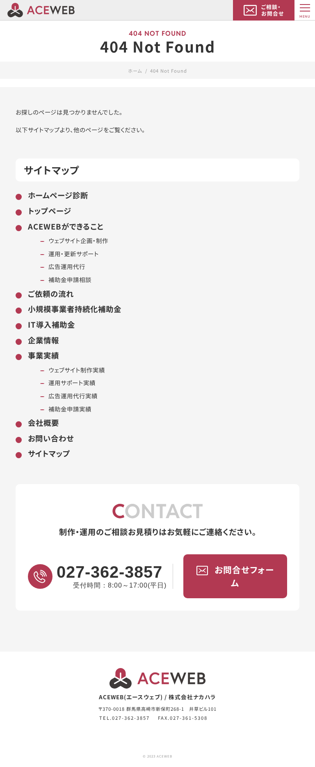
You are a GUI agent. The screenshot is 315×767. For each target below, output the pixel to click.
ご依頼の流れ (51, 293)
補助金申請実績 (69, 408)
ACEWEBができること (65, 226)
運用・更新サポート (73, 253)
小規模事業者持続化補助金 (74, 308)
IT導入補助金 (51, 324)
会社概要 (43, 422)
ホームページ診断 (58, 195)
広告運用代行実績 (73, 395)
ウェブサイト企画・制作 (78, 240)
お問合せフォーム (244, 576)
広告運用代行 (66, 266)
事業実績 (43, 355)
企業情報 (43, 340)
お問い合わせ (51, 438)
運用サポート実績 (72, 382)
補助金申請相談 (69, 279)
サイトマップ (49, 453)
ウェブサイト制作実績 (76, 369)
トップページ (49, 210)
